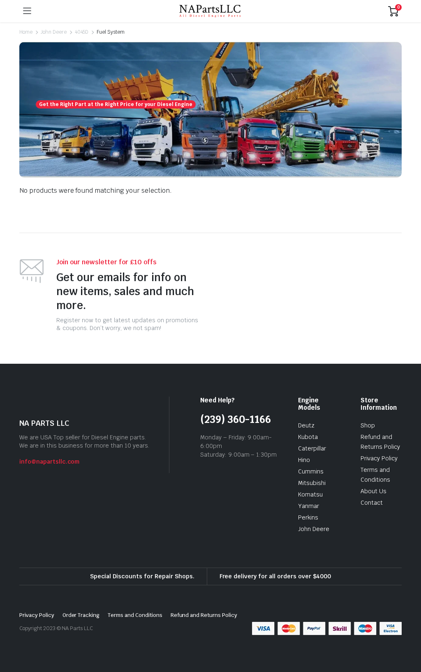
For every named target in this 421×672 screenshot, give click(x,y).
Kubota (308, 437)
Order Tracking (81, 615)
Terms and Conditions (135, 615)
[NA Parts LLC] (210, 11)
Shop (368, 425)
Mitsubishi (312, 483)
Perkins (308, 517)
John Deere (54, 32)
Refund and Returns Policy (204, 615)
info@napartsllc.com (49, 461)
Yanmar (308, 506)
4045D (82, 32)
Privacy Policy (379, 458)
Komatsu (310, 494)
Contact (372, 502)
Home (25, 32)
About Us (373, 491)
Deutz (306, 425)
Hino (304, 460)
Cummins (311, 471)
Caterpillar (312, 448)
